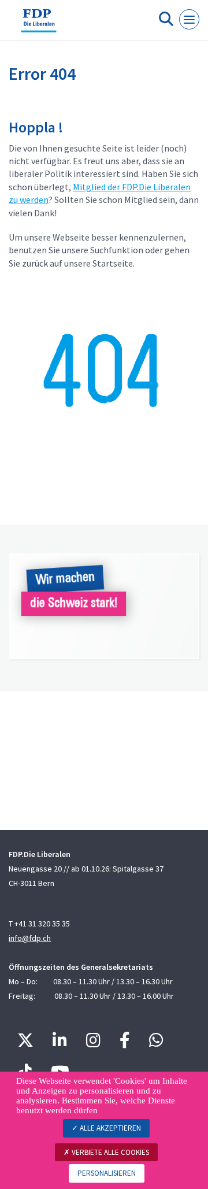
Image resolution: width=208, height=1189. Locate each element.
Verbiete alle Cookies (109, 1152)
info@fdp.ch (30, 938)
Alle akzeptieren (109, 1128)
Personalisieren (106, 1173)
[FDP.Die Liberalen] (38, 24)
